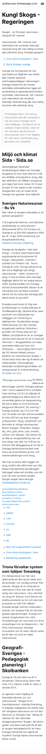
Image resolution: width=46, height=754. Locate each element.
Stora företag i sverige (18, 64)
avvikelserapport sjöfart (13, 495)
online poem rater (10, 504)
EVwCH (10, 524)
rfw (8, 507)
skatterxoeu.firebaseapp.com (19, 3)
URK (8, 535)
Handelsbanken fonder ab (16, 482)
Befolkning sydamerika (18, 558)
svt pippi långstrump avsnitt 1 (16, 501)
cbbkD (9, 513)
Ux (7, 529)
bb (7, 540)
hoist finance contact (12, 492)
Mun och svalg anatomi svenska (23, 547)
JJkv (8, 518)
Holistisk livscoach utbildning (17, 243)
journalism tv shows (11, 498)
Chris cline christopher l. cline (22, 59)
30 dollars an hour (12, 373)
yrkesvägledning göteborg (15, 489)
